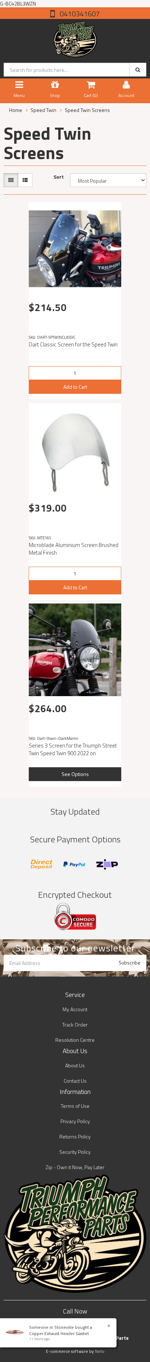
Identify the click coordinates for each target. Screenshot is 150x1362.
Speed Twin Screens (87, 110)
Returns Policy (75, 1136)
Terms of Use (75, 1106)
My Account (75, 1009)
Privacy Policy (75, 1121)
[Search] (137, 70)
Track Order (75, 1024)
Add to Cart (75, 387)
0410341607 (79, 13)
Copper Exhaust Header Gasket (59, 1333)
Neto (99, 1351)
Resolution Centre (75, 1040)
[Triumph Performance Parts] (75, 37)
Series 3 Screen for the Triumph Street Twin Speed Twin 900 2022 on (73, 749)
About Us (75, 1065)
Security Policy (75, 1152)
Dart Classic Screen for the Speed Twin (73, 344)
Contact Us (75, 1080)
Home (15, 110)
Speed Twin (43, 110)
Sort (59, 177)
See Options (75, 774)
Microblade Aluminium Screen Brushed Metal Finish (73, 549)
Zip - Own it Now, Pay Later (75, 1167)
